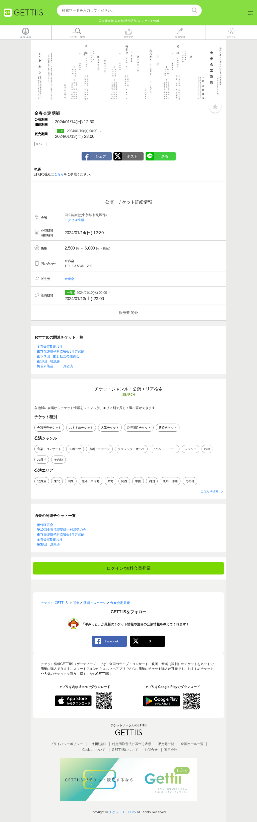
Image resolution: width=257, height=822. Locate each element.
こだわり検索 (209, 491)
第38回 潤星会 (48, 544)
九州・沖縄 (170, 481)
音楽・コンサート (49, 449)
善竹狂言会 (45, 525)
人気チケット (110, 427)
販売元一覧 (166, 744)
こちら (59, 174)
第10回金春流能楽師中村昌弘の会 (61, 529)
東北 (57, 481)
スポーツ (75, 449)
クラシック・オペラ (131, 449)
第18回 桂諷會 (48, 361)
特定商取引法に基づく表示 (131, 744)
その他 (58, 459)
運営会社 (170, 750)
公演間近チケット (139, 427)
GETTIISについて (125, 750)
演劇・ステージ (99, 449)
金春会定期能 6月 (49, 539)
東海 (110, 481)
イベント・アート (165, 449)
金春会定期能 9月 (49, 346)
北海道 (41, 481)
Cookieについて (93, 750)
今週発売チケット (49, 427)
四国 (152, 481)
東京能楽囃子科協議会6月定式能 (60, 535)
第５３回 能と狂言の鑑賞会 (58, 356)
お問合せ (151, 750)
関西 (124, 481)
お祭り (41, 459)
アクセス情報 (74, 220)
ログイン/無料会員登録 (129, 568)
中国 (138, 481)
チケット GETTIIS (122, 812)
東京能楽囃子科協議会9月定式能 (60, 351)
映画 (207, 449)
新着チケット (168, 427)
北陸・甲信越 (91, 481)
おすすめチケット (81, 427)
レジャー (190, 449)
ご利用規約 (97, 744)
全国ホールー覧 (192, 744)
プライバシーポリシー (66, 744)
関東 (71, 481)
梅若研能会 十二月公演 (55, 366)
